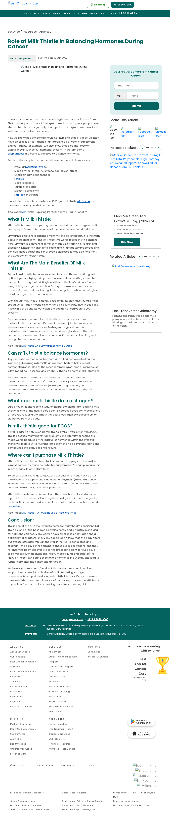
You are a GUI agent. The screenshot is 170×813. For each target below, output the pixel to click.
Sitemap (90, 765)
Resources (30, 32)
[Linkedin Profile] (147, 780)
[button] (147, 147)
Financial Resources (60, 743)
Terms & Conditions (45, 765)
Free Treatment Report (61, 729)
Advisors (15, 681)
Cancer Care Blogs (59, 734)
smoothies (14, 506)
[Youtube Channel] (148, 770)
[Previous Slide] (142, 148)
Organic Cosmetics (21, 748)
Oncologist (93, 651)
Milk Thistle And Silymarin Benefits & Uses (46, 345)
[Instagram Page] (147, 775)
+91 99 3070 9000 (97, 619)
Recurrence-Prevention (61, 706)
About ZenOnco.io (20, 651)
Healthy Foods (18, 743)
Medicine (16, 719)
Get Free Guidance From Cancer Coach (136, 74)
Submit (136, 106)
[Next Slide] (158, 148)
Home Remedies (58, 724)
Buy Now (127, 242)
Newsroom (16, 691)
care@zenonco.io (72, 619)
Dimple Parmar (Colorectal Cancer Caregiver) (83, 801)
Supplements (17, 734)
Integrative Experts (97, 656)
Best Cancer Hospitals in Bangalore (78, 809)
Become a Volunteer (21, 706)
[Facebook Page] (147, 765)
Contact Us (16, 696)
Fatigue (19, 179)
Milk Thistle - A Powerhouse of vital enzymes (48, 512)
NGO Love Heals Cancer (62, 748)
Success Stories (58, 738)
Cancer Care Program (61, 666)
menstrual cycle (35, 167)
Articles (44, 32)
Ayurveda (54, 681)
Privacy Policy (67, 765)
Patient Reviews (19, 686)
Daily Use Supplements (23, 729)
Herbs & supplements (22, 58)
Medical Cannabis (20, 724)
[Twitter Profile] (149, 785)
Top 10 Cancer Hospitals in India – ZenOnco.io (31, 809)
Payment (15, 701)
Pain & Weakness (58, 671)
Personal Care (18, 753)
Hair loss (19, 194)
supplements (16, 153)
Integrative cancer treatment (126, 801)
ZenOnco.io (17, 765)
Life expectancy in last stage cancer (27, 792)
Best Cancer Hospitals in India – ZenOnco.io (133, 805)
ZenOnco (14, 32)
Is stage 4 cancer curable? (74, 792)
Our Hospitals (17, 656)
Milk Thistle (83, 201)
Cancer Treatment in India (22, 801)
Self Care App (56, 711)
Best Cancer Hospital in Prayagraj (77, 805)
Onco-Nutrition (57, 676)
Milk (23, 212)
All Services (55, 651)
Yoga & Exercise (58, 701)
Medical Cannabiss (60, 686)
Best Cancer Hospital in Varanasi (25, 805)
